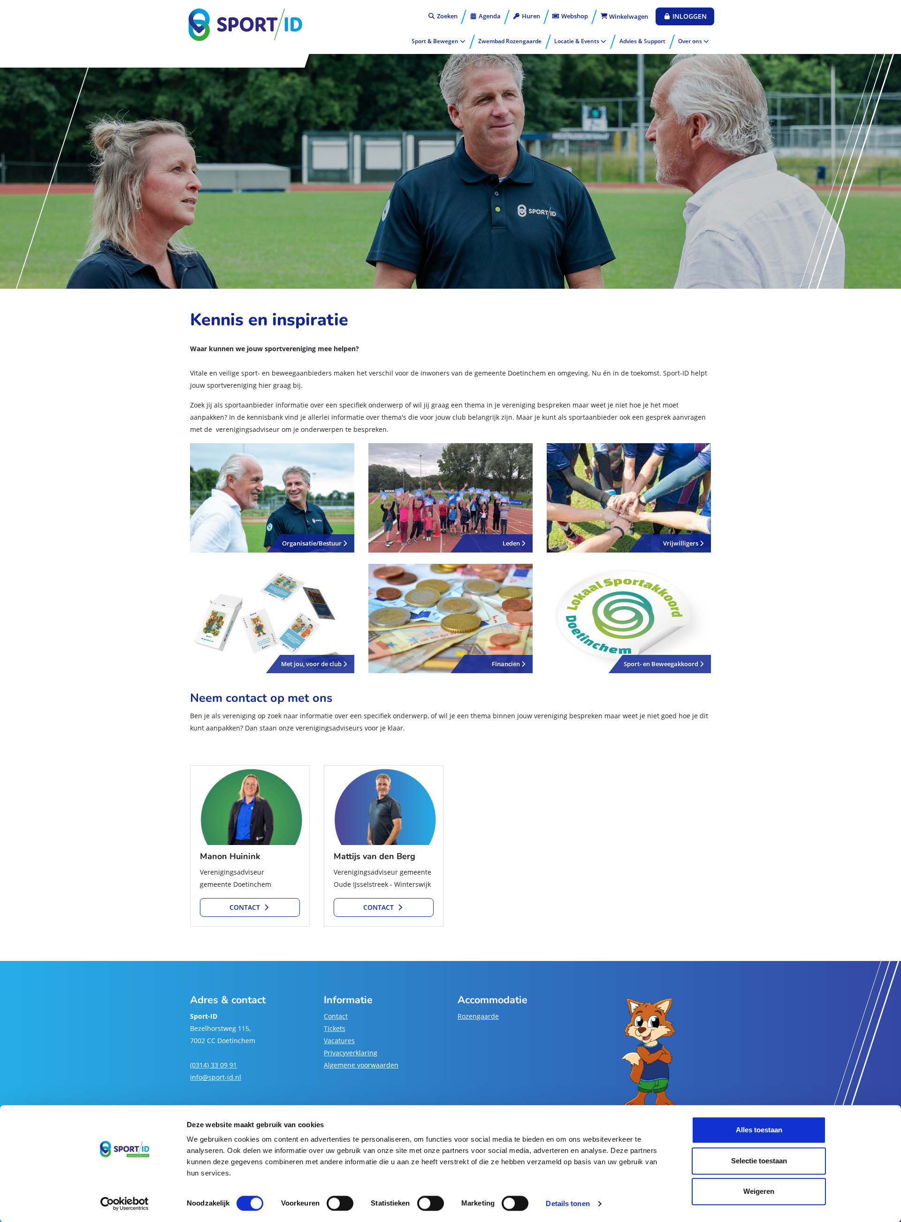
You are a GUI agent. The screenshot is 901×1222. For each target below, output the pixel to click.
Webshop (574, 16)
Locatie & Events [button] (577, 41)
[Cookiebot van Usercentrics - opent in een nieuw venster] (125, 1204)
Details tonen (567, 1203)
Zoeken (446, 16)
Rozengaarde (478, 1016)
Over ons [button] (690, 41)
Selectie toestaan (759, 1161)
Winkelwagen (628, 16)
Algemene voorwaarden (361, 1065)
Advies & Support (642, 41)
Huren (530, 16)
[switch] (340, 1203)
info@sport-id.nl (215, 1077)
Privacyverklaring (350, 1052)
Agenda (489, 16)
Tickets (334, 1028)
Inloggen (689, 16)
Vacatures (339, 1040)
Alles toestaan (759, 1130)
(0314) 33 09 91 (213, 1065)
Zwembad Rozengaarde (510, 41)
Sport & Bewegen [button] (436, 41)
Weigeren (758, 1191)
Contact (336, 1016)
